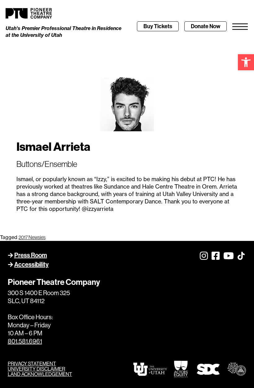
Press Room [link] (30, 255)
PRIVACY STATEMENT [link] (32, 364)
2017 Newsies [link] (32, 237)
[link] (246, 62)
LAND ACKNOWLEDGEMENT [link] (40, 374)
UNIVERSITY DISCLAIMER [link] (36, 369)
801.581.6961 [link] (25, 341)
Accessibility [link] (31, 264)
